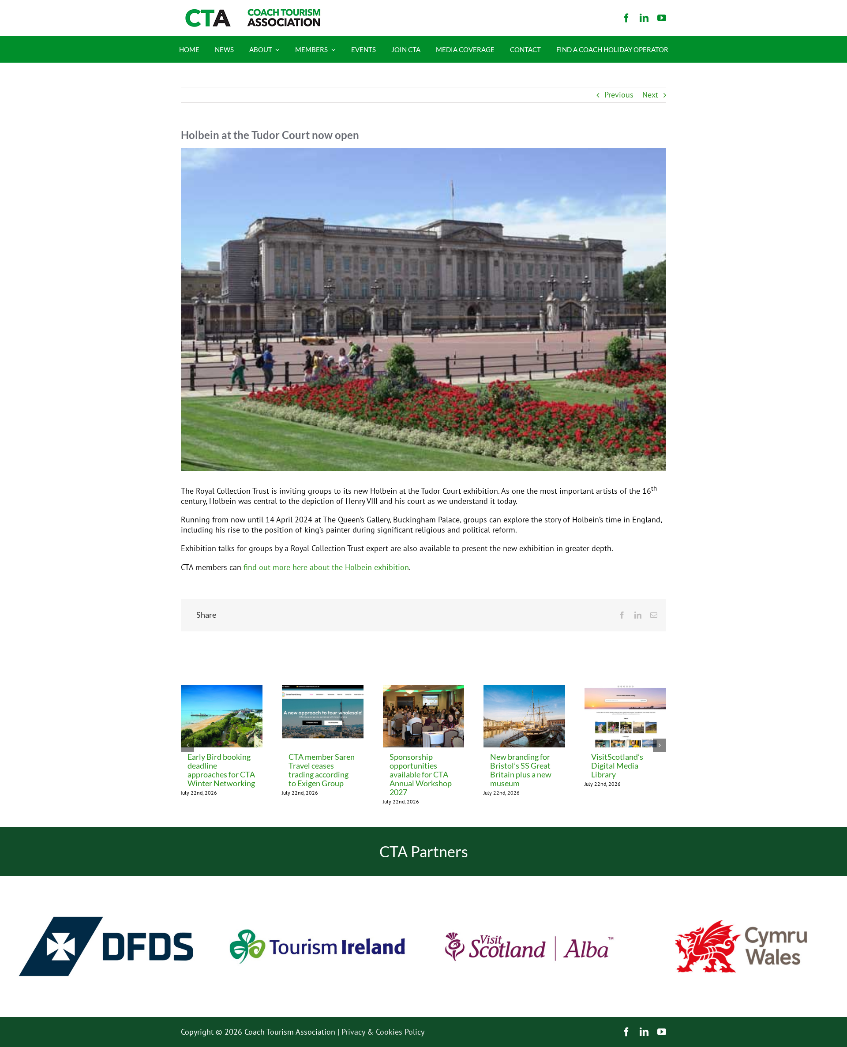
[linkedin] (644, 18)
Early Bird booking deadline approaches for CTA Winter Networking (221, 770)
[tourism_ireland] (318, 879)
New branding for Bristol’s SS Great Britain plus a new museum (520, 770)
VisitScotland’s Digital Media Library (617, 765)
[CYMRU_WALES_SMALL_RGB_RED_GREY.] (741, 924)
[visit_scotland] (529, 879)
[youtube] (661, 18)
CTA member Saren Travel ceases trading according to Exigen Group (322, 770)
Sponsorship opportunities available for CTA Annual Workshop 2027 (421, 774)
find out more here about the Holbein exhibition (326, 567)
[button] (187, 745)
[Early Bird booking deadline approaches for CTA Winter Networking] (221, 690)
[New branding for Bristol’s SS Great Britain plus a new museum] (524, 690)
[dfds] (106, 879)
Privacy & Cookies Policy (382, 1032)
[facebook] (626, 18)
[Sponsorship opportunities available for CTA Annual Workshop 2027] (424, 690)
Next (650, 95)
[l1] (251, 13)
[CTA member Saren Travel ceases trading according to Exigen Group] (323, 690)
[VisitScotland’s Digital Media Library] (625, 690)
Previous (618, 95)
